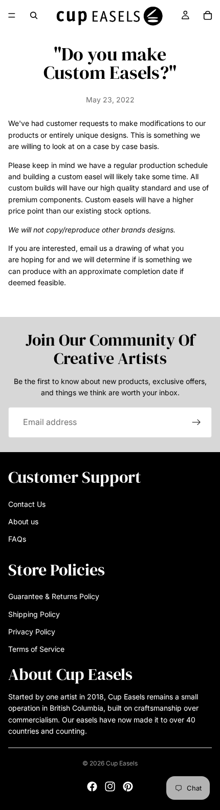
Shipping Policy (34, 613)
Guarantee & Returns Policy (53, 596)
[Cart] (207, 15)
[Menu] (12, 15)
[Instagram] (110, 786)
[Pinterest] (128, 786)
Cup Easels (122, 763)
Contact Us (27, 503)
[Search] (34, 15)
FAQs (17, 539)
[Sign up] (196, 422)
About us (23, 521)
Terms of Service (36, 649)
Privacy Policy (31, 631)
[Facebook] (92, 786)
